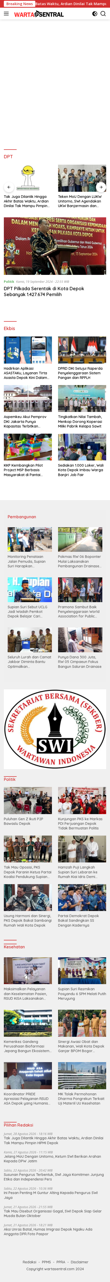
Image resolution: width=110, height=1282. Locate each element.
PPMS (46, 1262)
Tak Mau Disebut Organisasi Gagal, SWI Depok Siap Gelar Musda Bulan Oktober (53, 1213)
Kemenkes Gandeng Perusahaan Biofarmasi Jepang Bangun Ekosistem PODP (26, 1046)
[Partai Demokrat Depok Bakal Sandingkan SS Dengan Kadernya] (82, 897)
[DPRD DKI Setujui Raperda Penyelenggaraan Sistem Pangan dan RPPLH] (82, 349)
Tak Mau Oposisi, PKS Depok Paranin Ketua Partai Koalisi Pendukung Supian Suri (27, 872)
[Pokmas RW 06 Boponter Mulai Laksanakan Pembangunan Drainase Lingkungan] (80, 539)
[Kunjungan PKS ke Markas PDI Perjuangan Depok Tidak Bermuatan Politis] (82, 800)
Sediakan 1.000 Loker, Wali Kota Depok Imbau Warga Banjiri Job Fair (81, 470)
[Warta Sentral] (38, 13)
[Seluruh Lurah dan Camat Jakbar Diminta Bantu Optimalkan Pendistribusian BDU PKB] (30, 639)
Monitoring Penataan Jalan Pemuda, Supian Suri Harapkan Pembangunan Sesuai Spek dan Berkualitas (27, 561)
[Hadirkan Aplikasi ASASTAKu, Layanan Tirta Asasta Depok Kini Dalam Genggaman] (28, 349)
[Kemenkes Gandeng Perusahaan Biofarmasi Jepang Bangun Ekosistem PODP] (28, 1023)
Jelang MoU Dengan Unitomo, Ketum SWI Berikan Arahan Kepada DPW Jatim (52, 1158)
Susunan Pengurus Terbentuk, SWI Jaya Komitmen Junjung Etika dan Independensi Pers (54, 1177)
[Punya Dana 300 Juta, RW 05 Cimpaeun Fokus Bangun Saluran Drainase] (80, 639)
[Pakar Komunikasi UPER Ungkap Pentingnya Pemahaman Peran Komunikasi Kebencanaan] (82, 178)
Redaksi (29, 1262)
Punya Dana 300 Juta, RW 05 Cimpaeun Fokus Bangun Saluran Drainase (80, 662)
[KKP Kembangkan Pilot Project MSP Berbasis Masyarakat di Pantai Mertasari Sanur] (28, 447)
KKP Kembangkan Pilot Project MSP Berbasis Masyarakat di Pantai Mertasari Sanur (23, 470)
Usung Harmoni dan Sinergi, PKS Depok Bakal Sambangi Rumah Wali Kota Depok (28, 920)
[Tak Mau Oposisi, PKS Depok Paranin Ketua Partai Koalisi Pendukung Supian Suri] (28, 849)
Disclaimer (80, 1262)
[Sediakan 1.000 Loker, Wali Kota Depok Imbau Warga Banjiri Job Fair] (82, 447)
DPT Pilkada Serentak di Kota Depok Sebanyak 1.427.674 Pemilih (44, 291)
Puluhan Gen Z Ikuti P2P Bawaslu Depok (23, 821)
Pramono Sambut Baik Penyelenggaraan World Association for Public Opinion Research (79, 612)
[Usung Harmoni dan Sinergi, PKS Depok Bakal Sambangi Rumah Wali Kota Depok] (28, 897)
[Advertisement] (55, 82)
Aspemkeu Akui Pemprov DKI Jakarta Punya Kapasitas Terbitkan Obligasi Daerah (25, 421)
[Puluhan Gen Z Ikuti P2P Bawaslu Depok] (28, 800)
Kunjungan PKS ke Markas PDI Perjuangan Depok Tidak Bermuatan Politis (80, 823)
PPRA (61, 1262)
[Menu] (7, 13)
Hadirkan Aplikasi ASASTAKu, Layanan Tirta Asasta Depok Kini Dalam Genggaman (25, 373)
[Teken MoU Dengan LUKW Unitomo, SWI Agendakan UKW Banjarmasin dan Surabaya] (28, 178)
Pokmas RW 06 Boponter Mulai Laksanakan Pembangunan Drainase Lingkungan (79, 561)
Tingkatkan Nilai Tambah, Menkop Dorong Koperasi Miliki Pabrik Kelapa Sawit (80, 421)
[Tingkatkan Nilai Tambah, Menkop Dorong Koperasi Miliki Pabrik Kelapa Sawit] (82, 398)
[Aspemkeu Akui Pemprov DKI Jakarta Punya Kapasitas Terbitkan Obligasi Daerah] (28, 398)
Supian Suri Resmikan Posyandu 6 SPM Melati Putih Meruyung (82, 993)
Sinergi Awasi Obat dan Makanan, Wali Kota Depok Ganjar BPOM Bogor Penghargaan (81, 1046)
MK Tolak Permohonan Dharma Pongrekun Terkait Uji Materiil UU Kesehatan (81, 1099)
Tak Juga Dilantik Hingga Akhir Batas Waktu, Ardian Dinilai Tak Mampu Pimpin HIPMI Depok (53, 1140)
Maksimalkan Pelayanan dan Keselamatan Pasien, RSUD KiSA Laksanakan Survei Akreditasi (25, 994)
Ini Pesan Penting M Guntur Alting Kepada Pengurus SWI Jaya (51, 1195)
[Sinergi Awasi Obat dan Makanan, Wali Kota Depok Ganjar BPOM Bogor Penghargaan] (82, 1023)
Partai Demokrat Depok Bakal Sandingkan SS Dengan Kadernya (78, 920)
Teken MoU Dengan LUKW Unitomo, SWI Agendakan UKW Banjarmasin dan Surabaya (25, 201)
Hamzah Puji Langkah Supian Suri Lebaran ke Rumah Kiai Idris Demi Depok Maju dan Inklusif (78, 872)
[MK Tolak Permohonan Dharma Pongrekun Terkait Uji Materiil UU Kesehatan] (82, 1075)
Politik (9, 281)
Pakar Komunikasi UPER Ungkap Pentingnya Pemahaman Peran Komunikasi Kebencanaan (80, 201)
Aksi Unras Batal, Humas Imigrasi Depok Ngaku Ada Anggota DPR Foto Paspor (48, 1231)
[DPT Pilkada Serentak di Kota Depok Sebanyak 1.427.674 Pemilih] (55, 246)
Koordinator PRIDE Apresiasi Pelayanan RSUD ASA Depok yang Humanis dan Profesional (26, 1099)
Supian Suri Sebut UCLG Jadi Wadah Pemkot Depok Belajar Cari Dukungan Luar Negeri (27, 612)
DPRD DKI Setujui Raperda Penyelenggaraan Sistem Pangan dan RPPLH (80, 373)
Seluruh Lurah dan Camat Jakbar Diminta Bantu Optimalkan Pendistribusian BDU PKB (29, 662)
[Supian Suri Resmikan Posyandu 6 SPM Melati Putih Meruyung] (82, 970)
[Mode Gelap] (95, 13)
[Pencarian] (103, 13)
